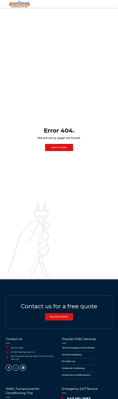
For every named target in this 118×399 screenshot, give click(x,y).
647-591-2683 (17, 348)
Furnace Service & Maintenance (76, 375)
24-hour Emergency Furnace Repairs (78, 348)
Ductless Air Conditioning (73, 368)
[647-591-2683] (7, 347)
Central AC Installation (72, 355)
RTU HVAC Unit (68, 361)
